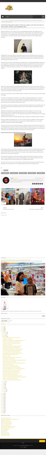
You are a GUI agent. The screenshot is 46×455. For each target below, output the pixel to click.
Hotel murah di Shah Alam (6, 425)
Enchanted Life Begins (24, 445)
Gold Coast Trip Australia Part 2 (7, 424)
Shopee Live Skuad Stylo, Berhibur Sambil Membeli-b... (12, 367)
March (4, 388)
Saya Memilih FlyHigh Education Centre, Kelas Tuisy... (12, 372)
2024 (3, 329)
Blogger (25, 447)
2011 (3, 408)
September (5, 336)
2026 (3, 326)
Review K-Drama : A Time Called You (9, 358)
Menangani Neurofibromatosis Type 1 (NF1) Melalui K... (12, 337)
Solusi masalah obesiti (5, 432)
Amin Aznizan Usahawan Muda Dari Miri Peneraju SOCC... (12, 379)
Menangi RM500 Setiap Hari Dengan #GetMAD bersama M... (12, 353)
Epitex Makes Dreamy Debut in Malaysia (9, 361)
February (4, 390)
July (4, 383)
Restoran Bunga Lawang (5, 435)
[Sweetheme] (33, 183)
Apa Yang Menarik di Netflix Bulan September (10, 374)
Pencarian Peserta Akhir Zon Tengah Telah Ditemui (11, 371)
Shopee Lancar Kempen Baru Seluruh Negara (10, 378)
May (4, 385)
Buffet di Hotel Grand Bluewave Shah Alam (9, 426)
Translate (8, 321)
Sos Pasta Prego (4, 431)
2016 (3, 401)
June (4, 384)
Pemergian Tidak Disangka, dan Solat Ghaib (10, 354)
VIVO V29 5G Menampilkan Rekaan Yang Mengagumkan (12, 350)
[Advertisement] (23, 248)
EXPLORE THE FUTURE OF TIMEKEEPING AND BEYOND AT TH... (14, 340)
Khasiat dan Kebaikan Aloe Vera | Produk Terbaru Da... (12, 343)
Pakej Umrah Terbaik (5, 430)
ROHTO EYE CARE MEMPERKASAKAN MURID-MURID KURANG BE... (15, 377)
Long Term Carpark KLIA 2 (6, 420)
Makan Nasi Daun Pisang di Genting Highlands (10, 365)
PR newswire (6, 20)
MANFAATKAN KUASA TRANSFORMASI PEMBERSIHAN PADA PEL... (14, 360)
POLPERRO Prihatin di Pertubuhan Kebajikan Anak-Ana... (12, 346)
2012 (3, 407)
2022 (3, 393)
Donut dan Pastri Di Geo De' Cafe (8, 364)
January (4, 391)
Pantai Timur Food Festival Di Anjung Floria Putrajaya (11, 351)
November (5, 333)
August (4, 381)
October (4, 335)
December (5, 332)
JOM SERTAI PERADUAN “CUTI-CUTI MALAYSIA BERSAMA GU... (14, 368)
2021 (3, 394)
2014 (3, 404)
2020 (3, 396)
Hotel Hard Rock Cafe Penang (6, 421)
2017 (3, 400)
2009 (3, 411)
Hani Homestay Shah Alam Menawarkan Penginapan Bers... (12, 375)
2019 (3, 397)
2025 (3, 328)
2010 (3, 410)
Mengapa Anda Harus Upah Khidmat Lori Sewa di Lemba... (12, 357)
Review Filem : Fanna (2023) (7, 344)
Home (2, 20)
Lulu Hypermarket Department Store (7, 427)
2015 (3, 403)
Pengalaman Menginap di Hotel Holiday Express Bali (10, 419)
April (4, 387)
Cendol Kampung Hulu (5, 429)
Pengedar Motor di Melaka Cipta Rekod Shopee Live (11, 347)
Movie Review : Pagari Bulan (7, 339)
